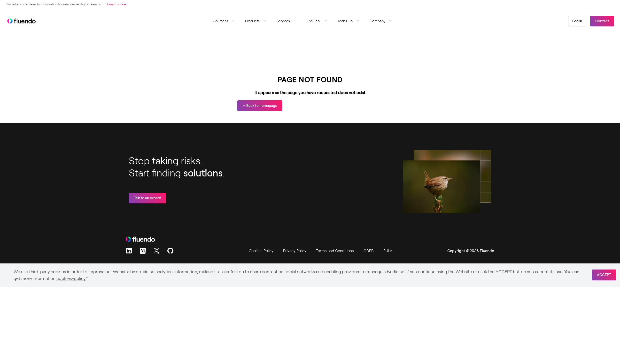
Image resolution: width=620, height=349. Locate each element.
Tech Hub (345, 21)
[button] (225, 21)
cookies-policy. (71, 278)
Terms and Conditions (335, 251)
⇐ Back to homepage (259, 106)
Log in (577, 21)
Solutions (220, 21)
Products (252, 21)
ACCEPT (604, 275)
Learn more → (116, 4)
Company (377, 21)
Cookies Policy (261, 251)
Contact (602, 21)
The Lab (314, 21)
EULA (387, 251)
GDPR (369, 251)
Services (283, 21)
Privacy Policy (294, 251)
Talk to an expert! (147, 198)
